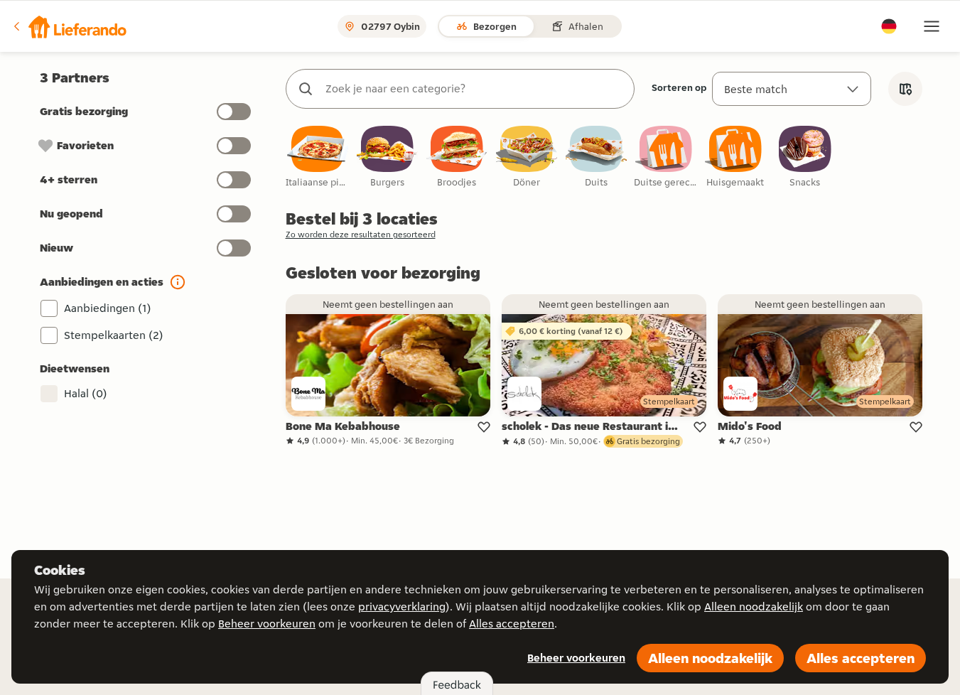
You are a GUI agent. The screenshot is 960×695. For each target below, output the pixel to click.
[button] (68, 26)
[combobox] (474, 88)
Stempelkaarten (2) (113, 335)
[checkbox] (318, 157)
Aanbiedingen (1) (107, 308)
